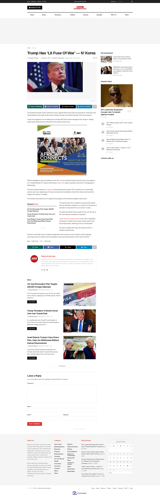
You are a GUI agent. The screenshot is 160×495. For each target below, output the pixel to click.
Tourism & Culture (70, 463)
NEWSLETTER (35, 7)
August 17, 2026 (44, 316)
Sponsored (70, 458)
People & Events (72, 446)
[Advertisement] (80, 31)
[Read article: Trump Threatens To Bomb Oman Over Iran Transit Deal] (80, 321)
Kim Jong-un (48, 189)
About (28, 1)
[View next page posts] (43, 228)
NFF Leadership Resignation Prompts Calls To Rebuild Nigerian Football (112, 112)
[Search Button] (131, 1)
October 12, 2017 (46, 58)
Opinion (69, 444)
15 (131, 458)
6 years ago (118, 75)
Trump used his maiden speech (69, 218)
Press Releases (72, 451)
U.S (41, 241)
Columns (57, 451)
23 (110, 465)
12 (120, 458)
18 (117, 461)
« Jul (110, 472)
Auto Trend (57, 444)
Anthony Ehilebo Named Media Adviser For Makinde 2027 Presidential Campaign (92, 461)
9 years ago (118, 61)
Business (58, 15)
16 (110, 461)
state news (61, 183)
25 (117, 465)
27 (124, 465)
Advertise (33, 1)
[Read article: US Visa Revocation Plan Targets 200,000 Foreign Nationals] (80, 294)
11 (117, 458)
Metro (56, 471)
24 (113, 465)
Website (65, 414)
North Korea (35, 241)
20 (124, 461)
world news (47, 241)
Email (29, 415)
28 (127, 465)
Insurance (57, 466)
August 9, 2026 (44, 346)
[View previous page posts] (40, 228)
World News (61, 58)
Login (114, 1)
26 (120, 465)
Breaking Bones (59, 446)
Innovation (57, 463)
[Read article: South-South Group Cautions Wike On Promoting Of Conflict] (106, 60)
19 (120, 461)
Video (69, 466)
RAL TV (113, 15)
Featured (34, 48)
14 (127, 458)
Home (32, 15)
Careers (39, 1)
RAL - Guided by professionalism (42, 488)
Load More (62, 366)
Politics (72, 15)
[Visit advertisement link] (62, 150)
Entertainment (58, 454)
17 (113, 461)
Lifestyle (99, 15)
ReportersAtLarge (33, 58)
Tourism (85, 15)
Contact (44, 1)
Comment (31, 383)
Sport (69, 460)
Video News (71, 469)
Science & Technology (71, 454)
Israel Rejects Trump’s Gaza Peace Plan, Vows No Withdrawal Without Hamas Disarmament (40, 221)
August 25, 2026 (44, 290)
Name (29, 406)
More (127, 15)
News (44, 15)
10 (113, 458)
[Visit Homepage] (80, 7)
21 (127, 461)
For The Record (59, 458)
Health (56, 461)
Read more (33, 301)
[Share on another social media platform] (95, 106)
